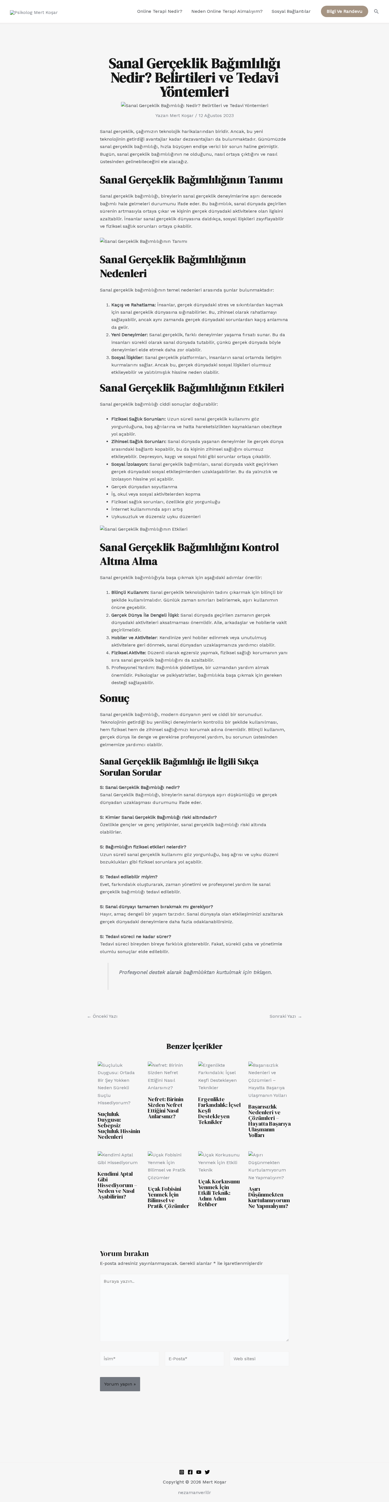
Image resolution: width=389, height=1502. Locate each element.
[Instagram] (181, 1472)
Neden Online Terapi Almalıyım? (227, 11)
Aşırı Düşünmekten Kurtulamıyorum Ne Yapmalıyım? (269, 1197)
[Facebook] (190, 1472)
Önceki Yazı (102, 1016)
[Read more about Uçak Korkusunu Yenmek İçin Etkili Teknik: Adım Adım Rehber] (219, 1162)
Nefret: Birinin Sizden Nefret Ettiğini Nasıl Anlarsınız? (165, 1107)
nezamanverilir (194, 1492)
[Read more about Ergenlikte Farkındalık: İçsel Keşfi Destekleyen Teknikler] (219, 1076)
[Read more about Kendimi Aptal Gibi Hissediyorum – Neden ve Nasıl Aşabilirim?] (119, 1158)
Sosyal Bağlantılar (291, 11)
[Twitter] (207, 1472)
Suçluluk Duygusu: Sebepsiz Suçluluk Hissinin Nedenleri (119, 1125)
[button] (344, 11)
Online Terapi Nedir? (159, 11)
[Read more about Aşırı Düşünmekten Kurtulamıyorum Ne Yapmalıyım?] (269, 1166)
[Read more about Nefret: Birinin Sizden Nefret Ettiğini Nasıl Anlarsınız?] (169, 1076)
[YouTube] (198, 1472)
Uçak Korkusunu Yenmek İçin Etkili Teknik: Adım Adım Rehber (219, 1192)
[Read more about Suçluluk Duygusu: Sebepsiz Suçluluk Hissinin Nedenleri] (119, 1083)
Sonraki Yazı (286, 1016)
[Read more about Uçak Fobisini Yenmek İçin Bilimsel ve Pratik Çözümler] (169, 1166)
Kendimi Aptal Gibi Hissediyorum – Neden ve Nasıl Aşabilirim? (117, 1185)
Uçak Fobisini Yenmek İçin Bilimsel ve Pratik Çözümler (168, 1197)
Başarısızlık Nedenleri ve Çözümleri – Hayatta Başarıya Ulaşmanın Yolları (269, 1121)
